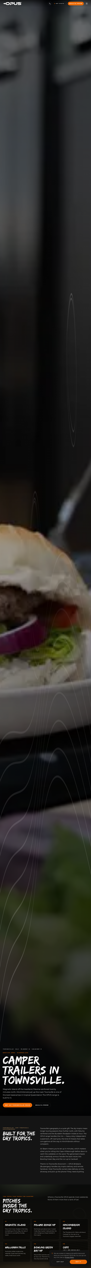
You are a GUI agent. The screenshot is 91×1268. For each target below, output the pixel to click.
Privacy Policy (69, 1257)
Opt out (60, 1261)
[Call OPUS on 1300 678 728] (50, 3)
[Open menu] (87, 3)
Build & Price (75, 3)
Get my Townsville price (17, 1105)
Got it (78, 1261)
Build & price (41, 1105)
